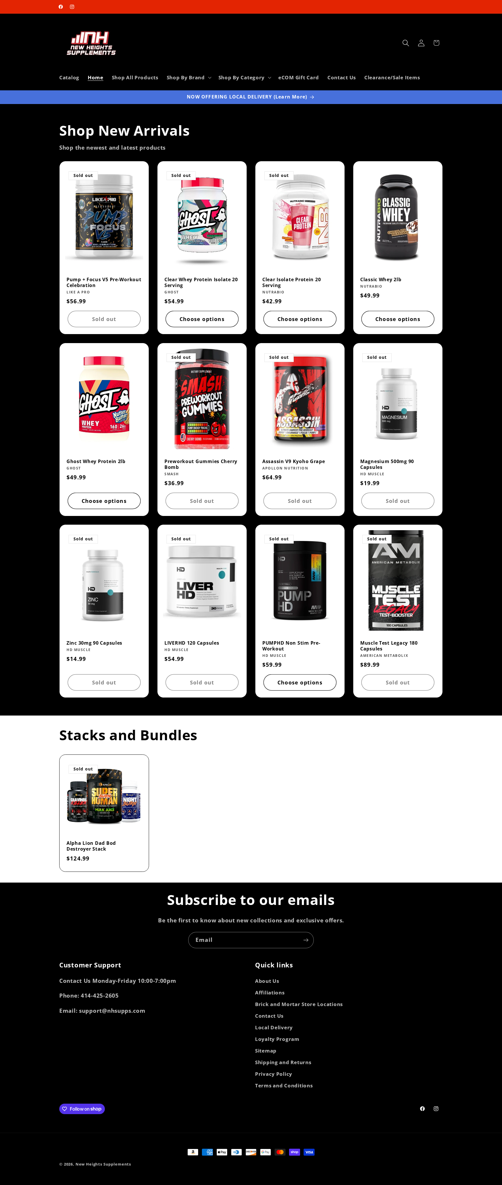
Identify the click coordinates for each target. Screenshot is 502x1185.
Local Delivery (274, 1027)
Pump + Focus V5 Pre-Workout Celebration (104, 282)
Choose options (202, 318)
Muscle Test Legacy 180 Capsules (389, 646)
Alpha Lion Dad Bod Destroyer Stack (91, 846)
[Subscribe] (305, 940)
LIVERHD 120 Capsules (191, 643)
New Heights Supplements (103, 1164)
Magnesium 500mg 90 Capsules (387, 464)
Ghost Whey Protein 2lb (96, 461)
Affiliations (270, 992)
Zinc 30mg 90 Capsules (94, 643)
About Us (267, 981)
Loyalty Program (277, 1039)
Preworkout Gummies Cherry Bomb (200, 464)
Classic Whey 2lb (380, 279)
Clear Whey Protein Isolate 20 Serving (201, 282)
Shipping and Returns (283, 1062)
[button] (188, 77)
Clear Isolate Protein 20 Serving (291, 282)
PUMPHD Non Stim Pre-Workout (291, 646)
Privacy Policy (273, 1074)
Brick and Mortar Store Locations (299, 1004)
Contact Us (269, 1015)
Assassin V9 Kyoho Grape (293, 461)
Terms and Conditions (284, 1085)
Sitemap (266, 1050)
